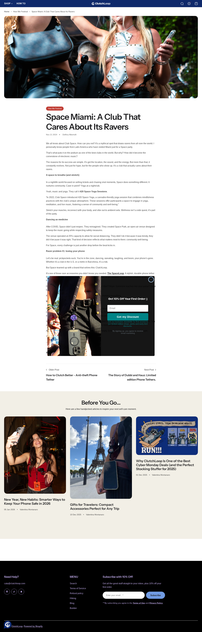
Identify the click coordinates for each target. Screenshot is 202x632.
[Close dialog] (151, 279)
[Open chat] (7, 625)
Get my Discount (128, 316)
